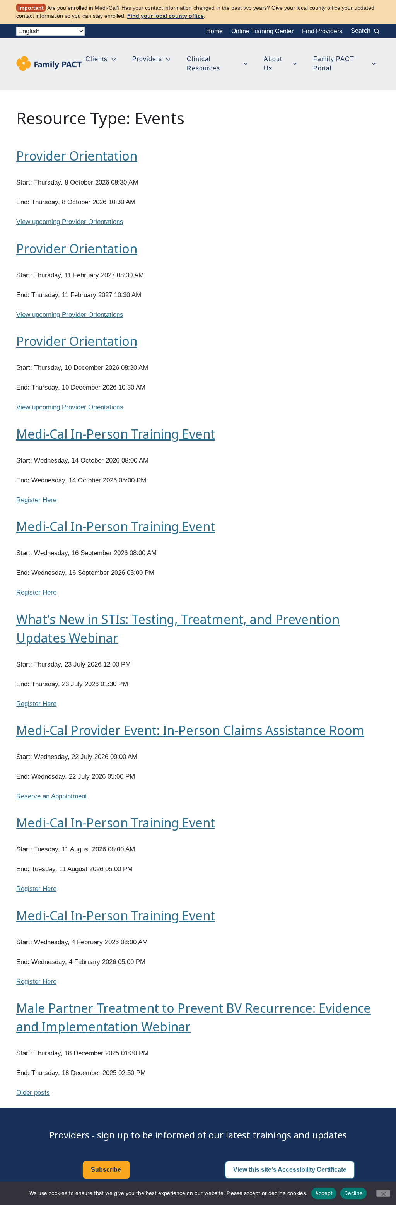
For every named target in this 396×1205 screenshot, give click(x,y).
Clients (96, 59)
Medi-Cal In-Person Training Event (115, 434)
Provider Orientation (76, 155)
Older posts (33, 1092)
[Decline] (383, 1193)
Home (214, 31)
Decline (353, 1193)
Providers (147, 59)
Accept (324, 1193)
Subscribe (106, 1169)
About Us (273, 64)
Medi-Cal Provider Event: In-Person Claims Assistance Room (190, 730)
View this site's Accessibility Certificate (289, 1169)
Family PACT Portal (333, 64)
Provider (75, 222)
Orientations (105, 222)
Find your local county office (165, 16)
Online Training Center (262, 31)
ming (54, 222)
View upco (31, 222)
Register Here (36, 500)
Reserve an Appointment (51, 796)
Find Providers (322, 31)
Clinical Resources (203, 64)
